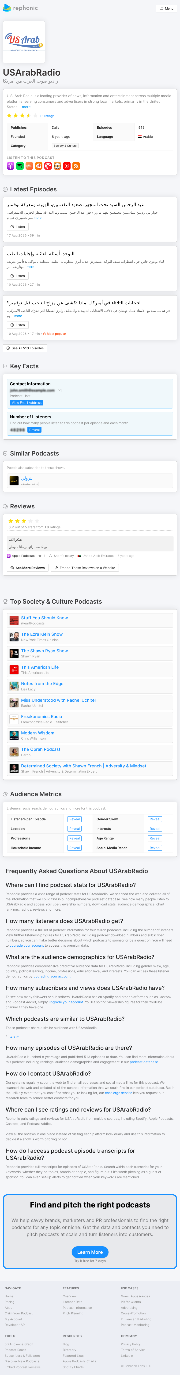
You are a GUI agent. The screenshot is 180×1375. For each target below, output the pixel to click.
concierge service (118, 1093)
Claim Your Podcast (19, 1313)
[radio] (9, 115)
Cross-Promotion (133, 1313)
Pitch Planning (73, 1313)
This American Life (40, 667)
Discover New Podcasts (22, 1361)
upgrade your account (27, 945)
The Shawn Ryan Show (44, 650)
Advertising (129, 1307)
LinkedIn (127, 1355)
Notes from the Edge (42, 683)
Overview (70, 1296)
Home (9, 1296)
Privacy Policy (131, 1344)
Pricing (10, 1302)
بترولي (27, 478)
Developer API (15, 1325)
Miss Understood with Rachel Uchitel (58, 700)
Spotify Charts (73, 1367)
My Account (13, 1319)
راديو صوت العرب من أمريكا (30, 81)
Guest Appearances (135, 1296)
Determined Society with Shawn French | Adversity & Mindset (83, 765)
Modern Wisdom (37, 732)
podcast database (144, 1062)
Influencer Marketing (136, 1319)
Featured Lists (73, 1355)
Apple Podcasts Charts (79, 1361)
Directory (69, 1350)
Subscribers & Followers (22, 1355)
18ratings (47, 116)
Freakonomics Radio (41, 716)
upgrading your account (52, 976)
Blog (66, 1344)
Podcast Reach (15, 1350)
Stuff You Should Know (44, 617)
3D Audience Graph (19, 1344)
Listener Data (72, 1302)
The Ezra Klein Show (42, 634)
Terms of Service (133, 1350)
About (9, 1307)
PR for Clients (131, 1302)
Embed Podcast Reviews (23, 1367)
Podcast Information (77, 1307)
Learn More (90, 1252)
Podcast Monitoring (135, 1325)
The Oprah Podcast (40, 749)
